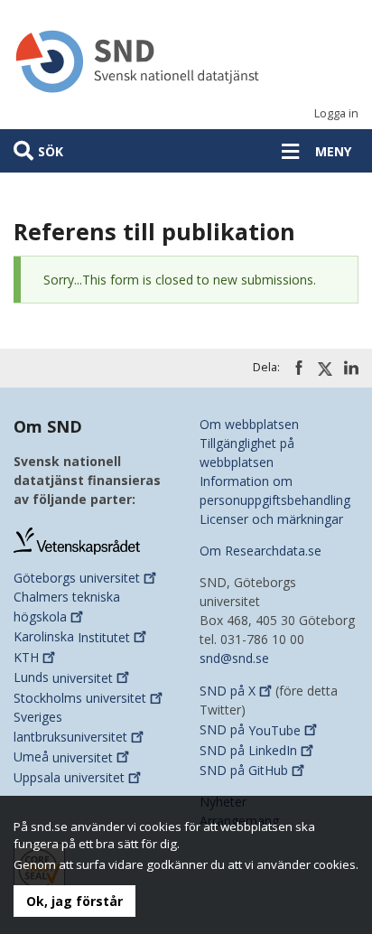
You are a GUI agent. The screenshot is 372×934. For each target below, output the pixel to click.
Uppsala (69, 777)
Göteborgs (77, 577)
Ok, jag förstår (74, 901)
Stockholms (80, 697)
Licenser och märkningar (271, 519)
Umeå (63, 757)
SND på (228, 690)
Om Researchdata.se (260, 550)
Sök (50, 151)
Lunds (63, 677)
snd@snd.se (234, 658)
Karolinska (72, 637)
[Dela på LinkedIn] (351, 367)
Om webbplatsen (249, 424)
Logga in (336, 113)
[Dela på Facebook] (299, 367)
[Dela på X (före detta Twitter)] (325, 368)
